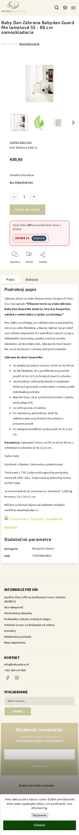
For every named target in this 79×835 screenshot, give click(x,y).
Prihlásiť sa (39, 766)
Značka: (21, 142)
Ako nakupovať (13, 607)
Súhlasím (39, 825)
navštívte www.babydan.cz (21, 510)
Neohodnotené (29, 43)
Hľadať (18, 711)
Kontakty (10, 631)
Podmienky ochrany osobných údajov (27, 619)
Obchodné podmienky (18, 613)
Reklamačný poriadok (17, 637)
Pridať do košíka (27, 209)
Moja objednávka (14, 643)
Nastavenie (39, 815)
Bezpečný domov (43, 549)
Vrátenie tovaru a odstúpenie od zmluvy (29, 625)
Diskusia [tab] (32, 279)
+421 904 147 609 (14, 670)
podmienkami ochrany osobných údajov (39, 740)
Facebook (7, 678)
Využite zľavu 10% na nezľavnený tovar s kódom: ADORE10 (35, 599)
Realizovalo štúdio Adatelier (37, 786)
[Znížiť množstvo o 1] (14, 196)
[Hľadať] (57, 7)
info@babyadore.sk (16, 664)
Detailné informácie (22, 175)
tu (46, 808)
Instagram (17, 678)
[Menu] (73, 7)
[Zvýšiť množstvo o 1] (34, 196)
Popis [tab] (10, 279)
